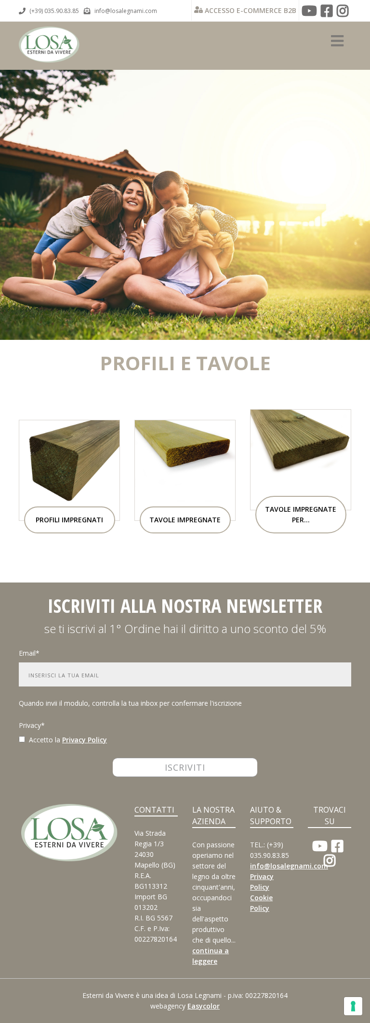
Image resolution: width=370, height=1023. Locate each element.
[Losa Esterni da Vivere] (49, 38)
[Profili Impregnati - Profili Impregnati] (69, 469)
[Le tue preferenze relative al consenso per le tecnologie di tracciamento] (353, 1006)
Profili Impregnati (69, 519)
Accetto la (42, 739)
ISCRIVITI (185, 767)
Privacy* (32, 725)
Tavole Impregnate (185, 519)
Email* (29, 653)
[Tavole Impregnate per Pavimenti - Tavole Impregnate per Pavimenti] (300, 459)
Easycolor (203, 1005)
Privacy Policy (84, 739)
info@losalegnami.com (125, 11)
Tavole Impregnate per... (300, 514)
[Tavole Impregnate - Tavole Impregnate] (185, 469)
